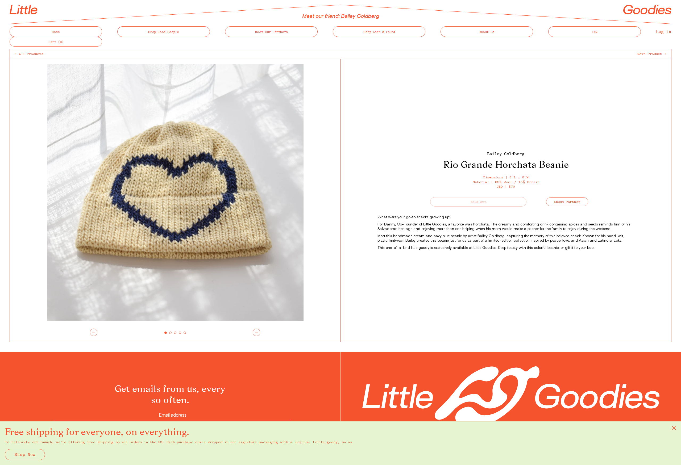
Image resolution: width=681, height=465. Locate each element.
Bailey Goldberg (506, 153)
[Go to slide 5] (185, 333)
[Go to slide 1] (165, 333)
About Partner (567, 201)
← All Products (29, 53)
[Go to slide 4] (180, 333)
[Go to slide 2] (170, 333)
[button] (56, 41)
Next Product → (651, 53)
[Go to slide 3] (175, 333)
